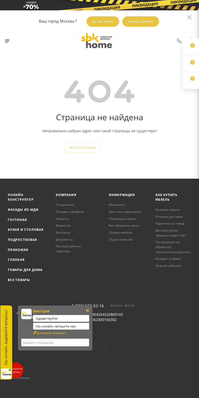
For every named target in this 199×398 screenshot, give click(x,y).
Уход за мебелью (168, 265)
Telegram (99, 347)
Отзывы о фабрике (70, 212)
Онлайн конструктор (21, 197)
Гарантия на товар (169, 223)
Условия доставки (169, 216)
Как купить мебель (166, 197)
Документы (64, 239)
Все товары (19, 280)
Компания (66, 195)
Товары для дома (25, 270)
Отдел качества (121, 239)
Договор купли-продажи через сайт (170, 233)
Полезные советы (122, 219)
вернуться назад (82, 147)
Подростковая (22, 240)
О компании (65, 205)
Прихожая (18, 250)
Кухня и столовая (26, 229)
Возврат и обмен (168, 258)
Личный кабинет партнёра (69, 248)
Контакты (63, 232)
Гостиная (17, 220)
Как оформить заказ (124, 225)
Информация (122, 195)
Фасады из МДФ (23, 209)
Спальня (16, 259)
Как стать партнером (125, 212)
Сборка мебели (120, 232)
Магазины (117, 205)
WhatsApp (112, 347)
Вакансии (63, 225)
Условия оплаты (167, 209)
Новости (62, 219)
